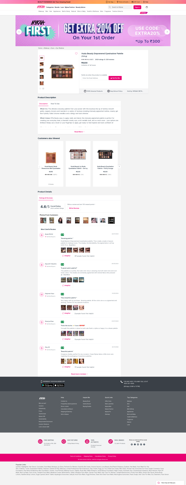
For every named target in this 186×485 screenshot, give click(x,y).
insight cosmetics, (154, 468)
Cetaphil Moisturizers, (123, 472)
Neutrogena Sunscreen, (121, 474)
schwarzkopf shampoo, (141, 470)
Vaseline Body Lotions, (28, 474)
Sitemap (107, 414)
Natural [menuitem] (73, 11)
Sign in (137, 7)
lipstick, (18, 466)
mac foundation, (44, 470)
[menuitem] (144, 13)
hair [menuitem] (50, 11)
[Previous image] (40, 89)
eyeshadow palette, (36, 468)
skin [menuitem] (46, 11)
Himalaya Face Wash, (82, 472)
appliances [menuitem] (57, 11)
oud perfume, (59, 470)
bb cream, (87, 466)
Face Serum (165, 474)
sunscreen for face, (141, 468)
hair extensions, (84, 468)
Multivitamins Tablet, (68, 472)
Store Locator (65, 406)
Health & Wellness (132, 417)
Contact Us (64, 401)
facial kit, (81, 466)
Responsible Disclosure (46, 421)
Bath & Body (130, 409)
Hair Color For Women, (109, 472)
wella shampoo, (92, 470)
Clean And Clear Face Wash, (105, 474)
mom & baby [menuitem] (81, 11)
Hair (128, 406)
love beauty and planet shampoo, (112, 466)
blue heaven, (153, 470)
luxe (62, 7)
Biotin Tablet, (50, 474)
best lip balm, (24, 472)
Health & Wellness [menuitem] (93, 11)
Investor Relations (44, 424)
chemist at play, (55, 468)
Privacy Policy (112, 456)
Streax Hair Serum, (149, 472)
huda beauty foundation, (106, 470)
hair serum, (32, 466)
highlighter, (25, 466)
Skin (128, 403)
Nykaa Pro (108, 411)
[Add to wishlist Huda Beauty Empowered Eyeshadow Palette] (76, 53)
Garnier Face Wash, (95, 472)
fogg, (100, 468)
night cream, (118, 470)
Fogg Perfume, (90, 474)
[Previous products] (39, 166)
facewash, (126, 470)
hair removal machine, (31, 470)
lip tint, (104, 468)
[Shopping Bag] (147, 7)
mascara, (63, 468)
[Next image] (43, 89)
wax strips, (122, 468)
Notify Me (116, 78)
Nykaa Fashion (70, 7)
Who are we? (42, 403)
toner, (27, 468)
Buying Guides (87, 406)
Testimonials (42, 413)
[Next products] (119, 166)
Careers (41, 406)
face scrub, (33, 472)
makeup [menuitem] (41, 11)
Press (40, 411)
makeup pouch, (69, 470)
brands (57, 7)
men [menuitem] (101, 11)
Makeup (46, 48)
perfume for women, (70, 466)
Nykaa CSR (42, 416)
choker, (52, 470)
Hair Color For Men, (145, 474)
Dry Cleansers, (156, 474)
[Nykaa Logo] (41, 6)
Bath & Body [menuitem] (66, 11)
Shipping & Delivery (66, 411)
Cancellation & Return (67, 409)
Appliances (130, 411)
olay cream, (94, 468)
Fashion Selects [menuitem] (117, 11)
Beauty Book (86, 401)
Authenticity (42, 408)
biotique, (54, 466)
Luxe (128, 424)
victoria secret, (96, 466)
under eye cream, (113, 468)
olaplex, (77, 470)
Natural (129, 422)
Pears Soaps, (134, 474)
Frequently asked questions (69, 403)
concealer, (40, 466)
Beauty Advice (80, 7)
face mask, (47, 466)
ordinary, (22, 468)
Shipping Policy (88, 456)
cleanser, (46, 468)
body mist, (83, 470)
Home (40, 48)
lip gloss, (61, 466)
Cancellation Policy (100, 456)
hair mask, (133, 466)
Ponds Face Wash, (136, 472)
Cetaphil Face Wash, (43, 472)
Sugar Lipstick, (40, 474)
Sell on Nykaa (65, 414)
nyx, (131, 470)
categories (50, 7)
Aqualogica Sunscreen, (61, 474)
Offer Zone (108, 401)
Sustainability (42, 419)
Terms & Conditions (75, 456)
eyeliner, (127, 466)
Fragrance (130, 419)
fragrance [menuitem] (108, 11)
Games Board (87, 403)
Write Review (74, 208)
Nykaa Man (108, 406)
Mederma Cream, (55, 472)
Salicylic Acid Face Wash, (78, 474)
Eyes (52, 48)
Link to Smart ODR (44, 427)
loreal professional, (72, 468)
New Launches (109, 403)
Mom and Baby (131, 414)
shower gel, (131, 468)
